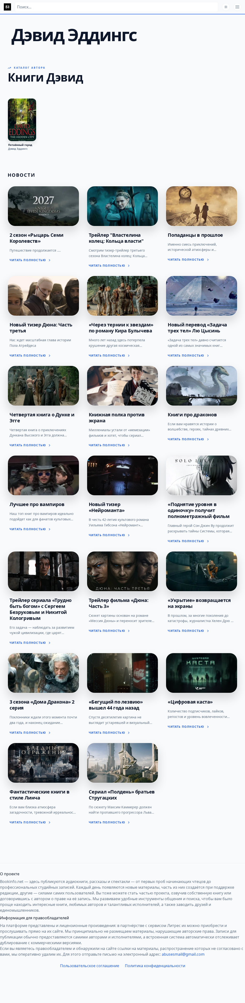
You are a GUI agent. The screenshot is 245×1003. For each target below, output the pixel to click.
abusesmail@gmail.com (183, 954)
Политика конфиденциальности (155, 965)
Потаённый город (20, 145)
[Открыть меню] (237, 7)
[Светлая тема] (226, 7)
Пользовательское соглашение (89, 965)
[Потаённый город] (22, 119)
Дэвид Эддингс (18, 148)
